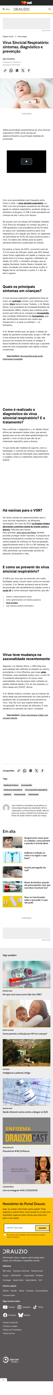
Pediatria (39, 1275)
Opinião (14, 1291)
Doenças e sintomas (21, 1271)
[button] (5, 70)
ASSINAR (42, 1228)
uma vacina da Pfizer (26, 532)
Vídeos (21, 1291)
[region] (21, 382)
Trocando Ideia (9, 1295)
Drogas (6, 1275)
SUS (40, 1280)
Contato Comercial (10, 1322)
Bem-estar (7, 1271)
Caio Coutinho (9, 59)
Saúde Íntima (18, 1280)
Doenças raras (37, 1271)
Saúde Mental (30, 1280)
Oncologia (7, 1280)
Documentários (42, 1291)
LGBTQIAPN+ (15, 1275)
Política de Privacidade (12, 1330)
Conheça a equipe (10, 1326)
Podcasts (30, 1291)
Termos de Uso (9, 1333)
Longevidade (28, 1275)
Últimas (6, 1291)
